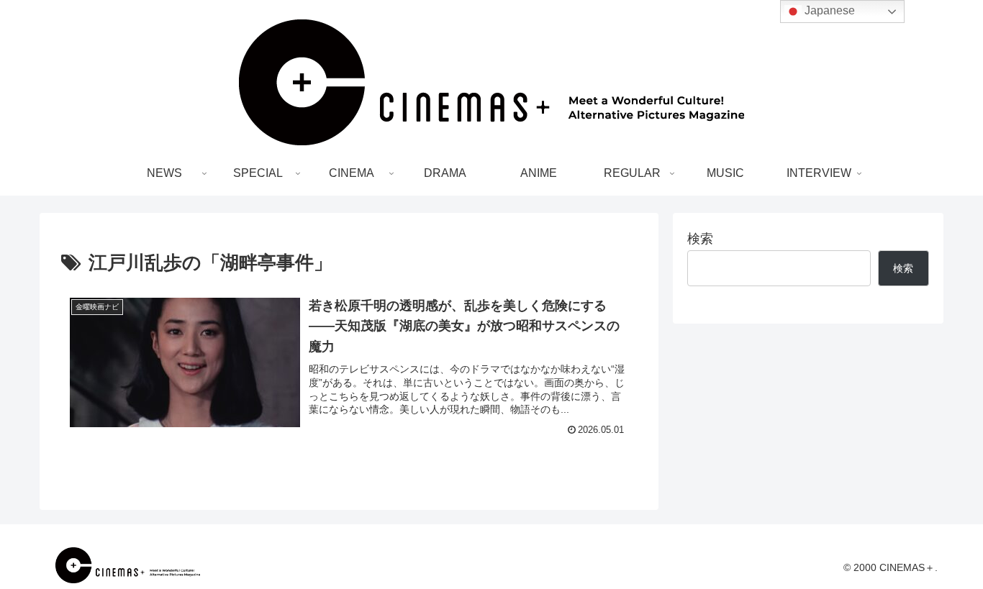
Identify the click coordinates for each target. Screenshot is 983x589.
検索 (700, 239)
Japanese (828, 10)
